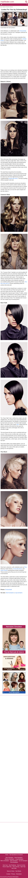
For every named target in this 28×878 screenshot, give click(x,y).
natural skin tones (13, 178)
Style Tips (22, 866)
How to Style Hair (7, 866)
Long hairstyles (18, 592)
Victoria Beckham (17, 568)
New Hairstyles (9, 857)
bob (18, 424)
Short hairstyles (10, 592)
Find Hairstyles (14, 862)
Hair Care (5, 865)
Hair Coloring (16, 866)
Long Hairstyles (19, 859)
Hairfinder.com (7, 2)
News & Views (10, 871)
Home (1, 6)
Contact (8, 874)
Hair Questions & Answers (16, 854)
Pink (25, 567)
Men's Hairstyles (5, 860)
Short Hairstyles (18, 857)
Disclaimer (19, 874)
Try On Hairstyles (23, 860)
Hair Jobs (14, 868)
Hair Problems (12, 865)
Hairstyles (4, 6)
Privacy (13, 874)
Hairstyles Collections (9, 6)
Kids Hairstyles (14, 860)
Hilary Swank (4, 570)
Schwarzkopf (22, 30)
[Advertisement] (14, 58)
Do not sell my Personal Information (9, 876)
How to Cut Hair (21, 865)
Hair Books (18, 871)
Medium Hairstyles (9, 859)
